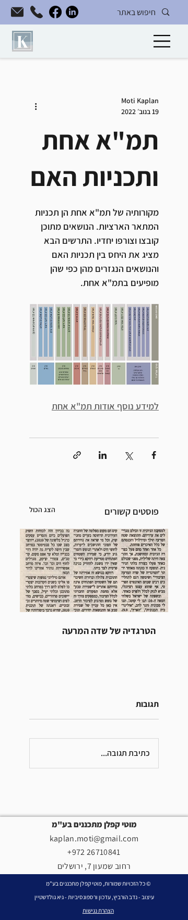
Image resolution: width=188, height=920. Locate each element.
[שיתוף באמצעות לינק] (77, 455)
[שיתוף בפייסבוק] (154, 455)
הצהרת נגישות (98, 910)
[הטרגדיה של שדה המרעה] (94, 570)
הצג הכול (42, 509)
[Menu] (162, 41)
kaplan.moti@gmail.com (94, 838)
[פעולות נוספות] (35, 106)
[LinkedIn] (72, 12)
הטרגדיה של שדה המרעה (109, 631)
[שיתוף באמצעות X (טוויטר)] (128, 455)
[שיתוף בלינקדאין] (103, 455)
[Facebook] (55, 12)
